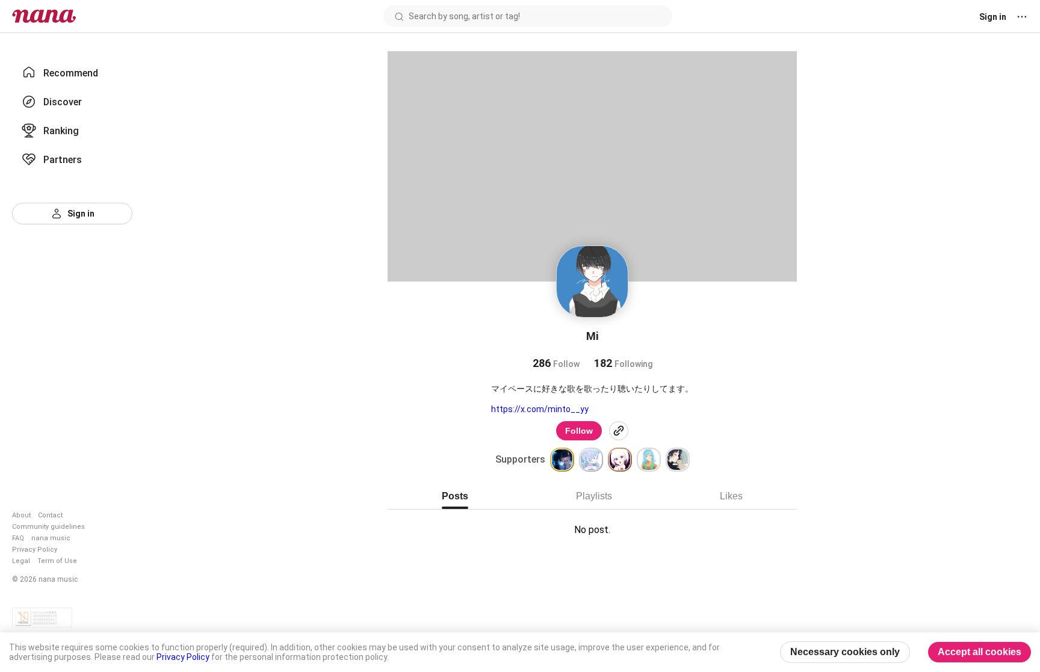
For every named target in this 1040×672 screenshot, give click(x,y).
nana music (50, 538)
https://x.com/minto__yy (540, 409)
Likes (731, 496)
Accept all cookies (979, 652)
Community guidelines (48, 527)
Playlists (594, 496)
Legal (21, 561)
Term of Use (57, 561)
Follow (579, 431)
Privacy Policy (34, 549)
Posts (455, 496)
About (21, 515)
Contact (50, 515)
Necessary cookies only (845, 652)
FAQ (18, 538)
